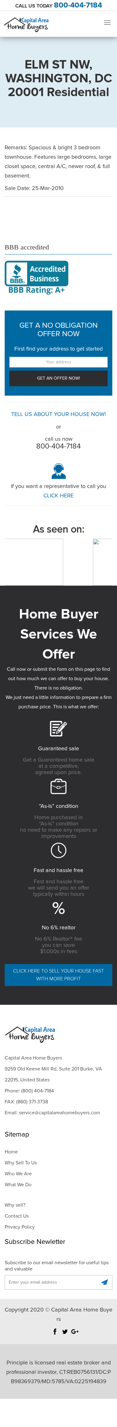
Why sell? (15, 1205)
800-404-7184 (78, 5)
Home (11, 1151)
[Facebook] (55, 1334)
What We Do (18, 1184)
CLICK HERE (58, 496)
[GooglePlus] (75, 1334)
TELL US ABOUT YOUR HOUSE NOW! (58, 414)
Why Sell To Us (21, 1162)
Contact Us (17, 1216)
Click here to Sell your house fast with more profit (58, 974)
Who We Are (18, 1173)
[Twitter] (65, 1334)
